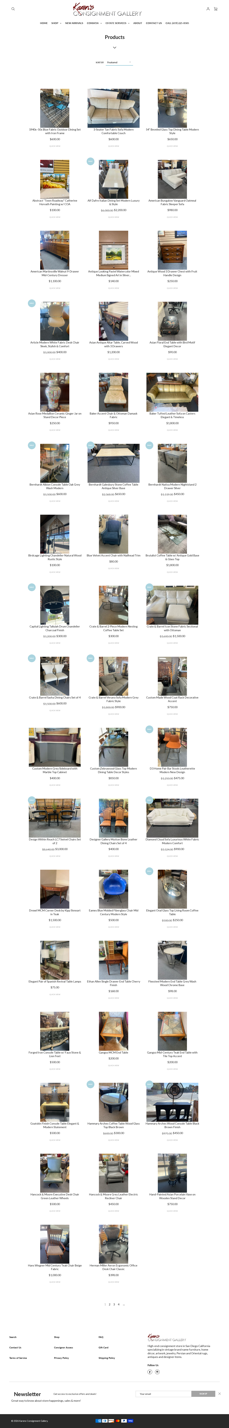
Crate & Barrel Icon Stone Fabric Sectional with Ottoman (172, 628)
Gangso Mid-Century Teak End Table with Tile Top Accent (172, 1054)
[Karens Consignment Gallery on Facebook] (150, 1373)
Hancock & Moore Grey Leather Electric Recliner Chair (113, 1196)
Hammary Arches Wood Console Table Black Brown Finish (172, 1125)
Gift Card (103, 1347)
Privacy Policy (61, 1358)
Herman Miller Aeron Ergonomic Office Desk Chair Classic (113, 1267)
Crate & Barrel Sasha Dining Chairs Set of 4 (55, 697)
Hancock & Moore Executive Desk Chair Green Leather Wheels (54, 1196)
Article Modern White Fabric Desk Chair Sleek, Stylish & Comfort (54, 344)
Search (13, 1337)
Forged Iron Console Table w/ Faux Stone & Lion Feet (55, 1054)
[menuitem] (43, 22)
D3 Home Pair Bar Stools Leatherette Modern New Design (172, 770)
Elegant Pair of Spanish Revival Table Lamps (55, 981)
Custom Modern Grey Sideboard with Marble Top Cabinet (54, 770)
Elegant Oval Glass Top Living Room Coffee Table (172, 912)
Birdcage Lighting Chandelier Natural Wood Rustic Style (54, 557)
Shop (57, 1337)
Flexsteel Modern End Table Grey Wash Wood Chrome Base (172, 983)
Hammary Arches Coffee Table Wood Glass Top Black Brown (113, 1125)
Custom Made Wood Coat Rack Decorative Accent (172, 699)
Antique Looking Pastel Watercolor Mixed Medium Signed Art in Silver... (113, 273)
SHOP (55, 22)
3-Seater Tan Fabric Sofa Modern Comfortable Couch (113, 131)
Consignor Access (63, 1347)
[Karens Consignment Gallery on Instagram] (157, 1373)
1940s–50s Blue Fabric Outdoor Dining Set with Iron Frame (55, 131)
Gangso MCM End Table (113, 1052)
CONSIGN (93, 22)
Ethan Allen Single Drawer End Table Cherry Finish (113, 983)
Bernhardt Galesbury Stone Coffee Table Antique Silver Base (113, 486)
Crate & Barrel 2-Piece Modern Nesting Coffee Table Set (113, 628)
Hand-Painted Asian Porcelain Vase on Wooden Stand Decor (172, 1196)
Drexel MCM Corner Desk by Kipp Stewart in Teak (55, 912)
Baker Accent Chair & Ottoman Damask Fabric (113, 415)
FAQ (101, 1337)
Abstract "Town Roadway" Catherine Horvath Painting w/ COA (54, 202)
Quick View (54, 146)
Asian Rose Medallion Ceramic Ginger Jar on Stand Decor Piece (54, 415)
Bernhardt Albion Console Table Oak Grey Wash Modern (54, 486)
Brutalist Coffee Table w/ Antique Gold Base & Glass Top (172, 557)
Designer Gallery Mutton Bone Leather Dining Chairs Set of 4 (113, 841)
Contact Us (15, 1347)
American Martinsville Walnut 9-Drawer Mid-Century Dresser (55, 273)
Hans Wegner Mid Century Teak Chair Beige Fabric (55, 1267)
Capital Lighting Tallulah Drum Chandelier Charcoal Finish (55, 628)
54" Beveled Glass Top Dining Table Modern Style (172, 131)
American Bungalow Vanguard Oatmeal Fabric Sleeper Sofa (172, 202)
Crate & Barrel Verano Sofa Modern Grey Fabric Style (113, 699)
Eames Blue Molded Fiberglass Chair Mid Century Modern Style (113, 912)
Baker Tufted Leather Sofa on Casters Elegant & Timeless (172, 415)
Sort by (100, 62)
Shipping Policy (107, 1358)
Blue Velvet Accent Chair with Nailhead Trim (113, 555)
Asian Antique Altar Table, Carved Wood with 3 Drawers (113, 344)
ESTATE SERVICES (116, 22)
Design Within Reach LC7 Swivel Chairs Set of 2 (55, 841)
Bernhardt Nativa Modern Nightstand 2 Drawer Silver (172, 486)
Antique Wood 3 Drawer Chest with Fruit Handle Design (172, 273)
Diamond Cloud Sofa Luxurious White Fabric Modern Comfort (172, 841)
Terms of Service (18, 1358)
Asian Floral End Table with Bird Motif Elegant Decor (172, 344)
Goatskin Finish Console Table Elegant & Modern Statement (54, 1125)
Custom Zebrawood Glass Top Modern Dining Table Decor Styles (113, 770)
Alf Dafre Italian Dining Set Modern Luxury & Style (114, 202)
